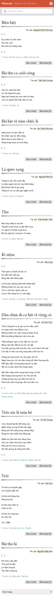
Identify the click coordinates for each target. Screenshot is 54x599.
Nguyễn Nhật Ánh (44, 551)
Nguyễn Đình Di (45, 177)
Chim (11, 393)
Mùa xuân (38, 393)
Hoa (19, 528)
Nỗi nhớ (30, 299)
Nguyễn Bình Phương (42, 30)
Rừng (10, 397)
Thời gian (38, 299)
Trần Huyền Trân (45, 219)
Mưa (14, 239)
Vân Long (48, 262)
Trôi (5, 475)
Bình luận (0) (45, 63)
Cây (10, 196)
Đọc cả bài (31, 63)
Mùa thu (20, 239)
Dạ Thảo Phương (44, 128)
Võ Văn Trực (46, 322)
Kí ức (18, 57)
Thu (5, 211)
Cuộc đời (13, 528)
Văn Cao (48, 483)
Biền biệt (9, 22)
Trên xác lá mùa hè (17, 412)
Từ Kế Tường (46, 420)
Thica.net (7, 3)
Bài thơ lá (9, 543)
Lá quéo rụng (13, 169)
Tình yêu (32, 57)
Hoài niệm (13, 460)
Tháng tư (20, 196)
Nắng (30, 460)
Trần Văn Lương (45, 80)
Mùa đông (21, 393)
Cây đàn (12, 105)
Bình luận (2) (45, 582)
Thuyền (28, 528)
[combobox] (27, 11)
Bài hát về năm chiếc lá (20, 121)
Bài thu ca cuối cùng (18, 72)
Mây (26, 57)
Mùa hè (24, 460)
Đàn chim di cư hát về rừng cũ (27, 314)
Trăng (45, 299)
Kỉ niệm (12, 57)
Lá (22, 57)
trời (37, 57)
